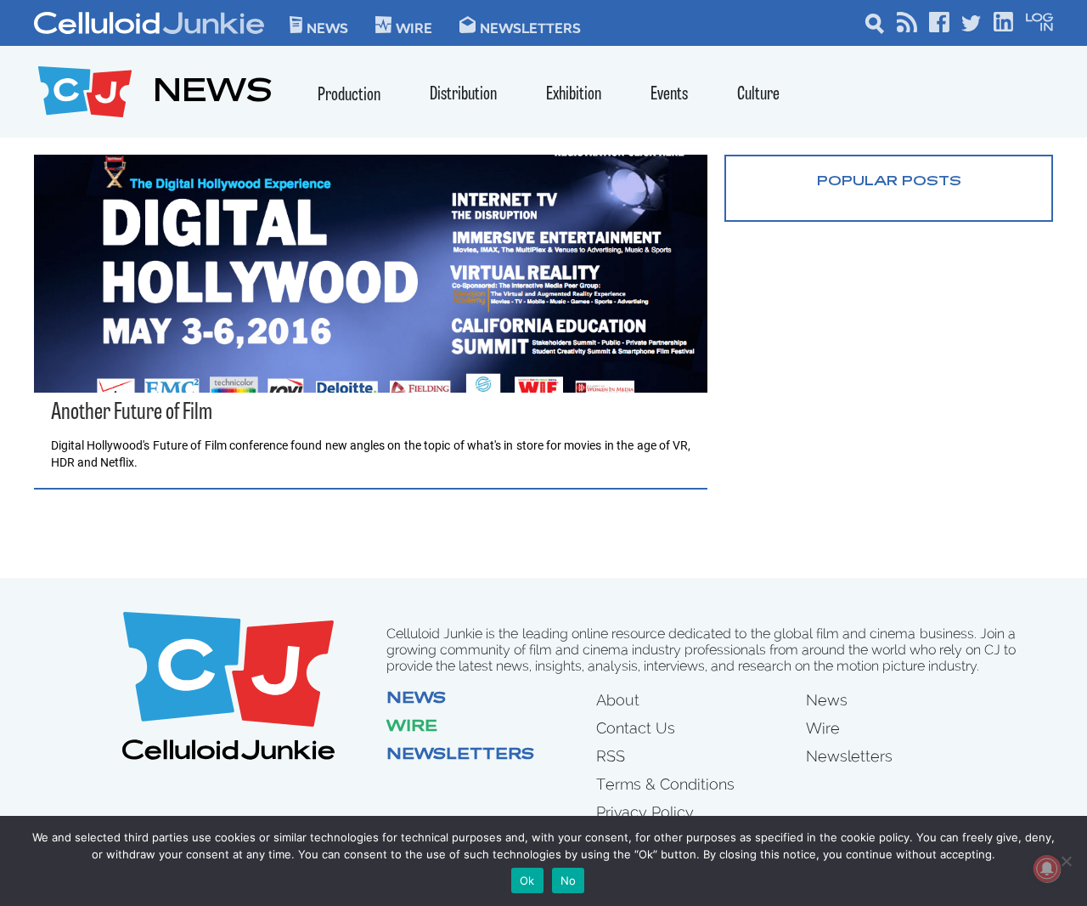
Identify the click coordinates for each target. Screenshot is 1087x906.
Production (349, 95)
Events (669, 94)
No (568, 880)
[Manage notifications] (1047, 868)
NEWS (213, 93)
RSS (610, 756)
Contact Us (635, 728)
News (327, 27)
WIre (414, 27)
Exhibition (573, 94)
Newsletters (530, 27)
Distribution (463, 94)
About (617, 700)
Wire (411, 727)
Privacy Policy (645, 812)
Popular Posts (889, 182)
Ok (527, 880)
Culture (758, 94)
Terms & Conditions (665, 784)
